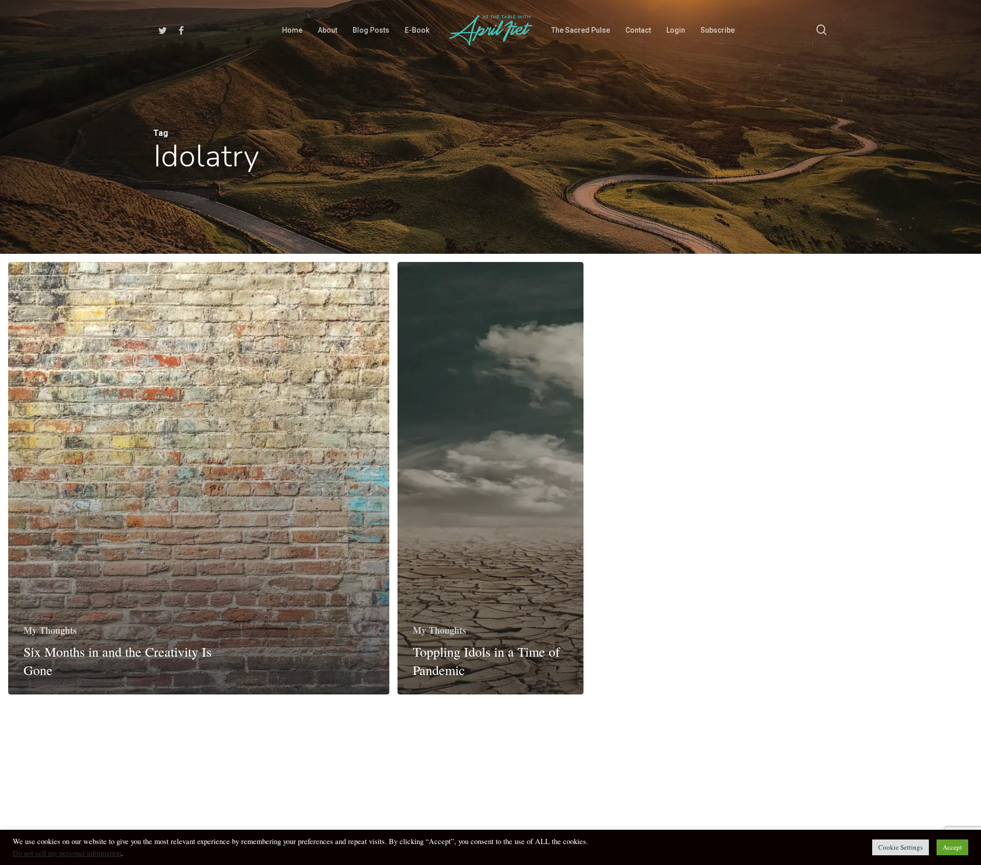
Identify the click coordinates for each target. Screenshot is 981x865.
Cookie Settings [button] (900, 847)
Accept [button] (952, 847)
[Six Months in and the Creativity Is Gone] (198, 478)
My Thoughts (50, 630)
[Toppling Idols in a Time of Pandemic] (491, 478)
